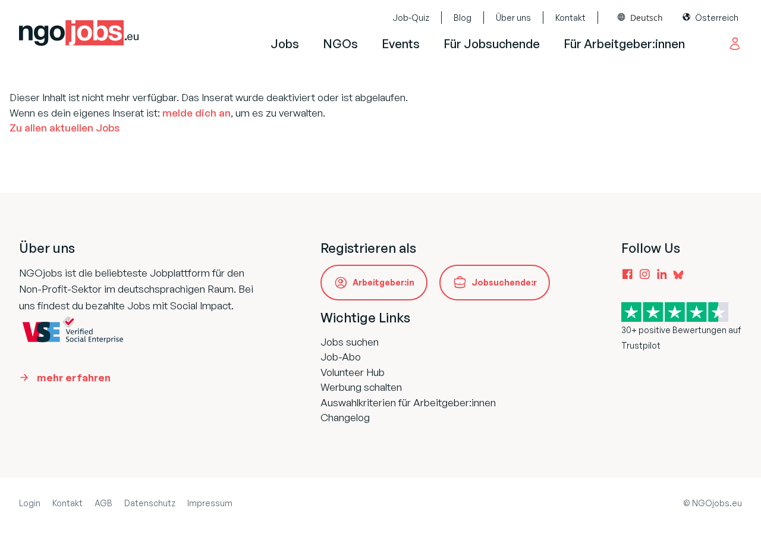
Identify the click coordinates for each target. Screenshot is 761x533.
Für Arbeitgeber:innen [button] (624, 43)
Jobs (285, 43)
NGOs (340, 43)
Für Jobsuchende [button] (492, 43)
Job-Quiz (410, 17)
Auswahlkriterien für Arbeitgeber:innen (408, 402)
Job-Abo (340, 356)
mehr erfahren (74, 377)
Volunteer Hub (352, 372)
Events (401, 43)
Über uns (513, 17)
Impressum (209, 503)
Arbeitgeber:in (383, 282)
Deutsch (646, 17)
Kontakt (570, 17)
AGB (103, 503)
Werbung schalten (361, 387)
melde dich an (196, 112)
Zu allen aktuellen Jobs (65, 127)
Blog (462, 17)
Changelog (345, 417)
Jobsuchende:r (504, 282)
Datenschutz (149, 503)
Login (29, 503)
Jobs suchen (349, 342)
